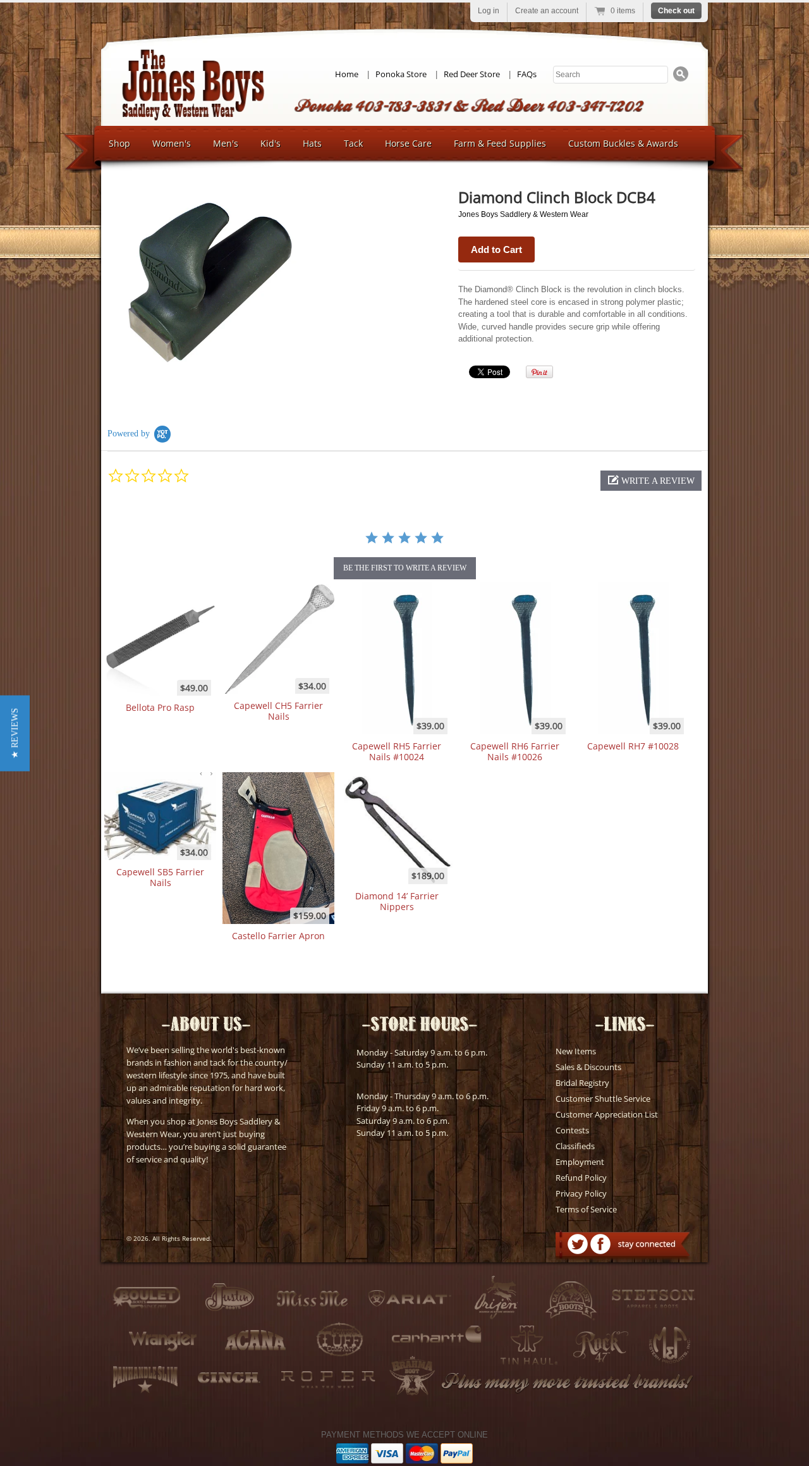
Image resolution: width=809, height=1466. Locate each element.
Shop (119, 143)
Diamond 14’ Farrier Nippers (397, 901)
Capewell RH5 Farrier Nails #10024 (396, 751)
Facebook (600, 1244)
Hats (312, 143)
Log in (488, 10)
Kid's (270, 143)
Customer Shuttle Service (603, 1098)
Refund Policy (581, 1177)
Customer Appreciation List (607, 1114)
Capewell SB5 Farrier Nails (160, 877)
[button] (651, 481)
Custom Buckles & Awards (623, 143)
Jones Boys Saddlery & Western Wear (523, 214)
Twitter (578, 1244)
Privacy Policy (581, 1193)
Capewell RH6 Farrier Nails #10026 (514, 751)
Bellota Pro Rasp (160, 707)
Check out (676, 10)
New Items (576, 1051)
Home (346, 74)
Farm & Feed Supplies (500, 143)
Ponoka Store (401, 74)
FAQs (527, 74)
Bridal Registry (582, 1082)
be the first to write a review (404, 568)
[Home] (192, 117)
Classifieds (575, 1146)
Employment (580, 1161)
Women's (171, 143)
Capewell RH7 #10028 (633, 746)
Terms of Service (586, 1209)
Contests (572, 1130)
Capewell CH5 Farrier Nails (278, 711)
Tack (353, 143)
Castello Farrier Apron (278, 935)
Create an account (546, 10)
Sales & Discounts (588, 1067)
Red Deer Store (472, 74)
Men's (225, 143)
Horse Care (408, 143)
